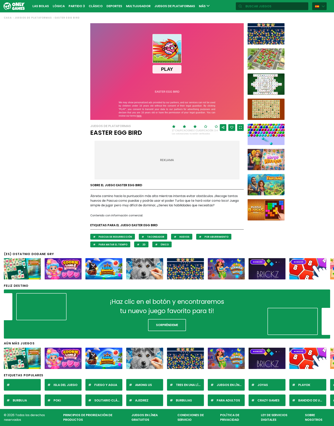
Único (164, 244)
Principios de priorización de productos (87, 417)
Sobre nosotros (313, 417)
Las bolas (40, 6)
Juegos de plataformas (174, 6)
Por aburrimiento (216, 236)
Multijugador (138, 6)
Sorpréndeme (167, 325)
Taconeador (155, 236)
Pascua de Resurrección (115, 236)
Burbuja (20, 400)
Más (202, 6)
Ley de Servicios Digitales (274, 417)
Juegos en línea (230, 385)
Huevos (184, 236)
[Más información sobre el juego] (279, 40)
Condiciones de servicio (190, 417)
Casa (8, 17)
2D (144, 244)
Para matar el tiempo (112, 244)
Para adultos (228, 400)
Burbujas (184, 400)
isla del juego (66, 385)
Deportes (114, 6)
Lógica (59, 6)
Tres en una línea (190, 385)
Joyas (262, 385)
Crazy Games (268, 400)
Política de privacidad (229, 417)
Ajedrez (141, 400)
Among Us (143, 385)
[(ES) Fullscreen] (240, 127)
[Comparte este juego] (223, 127)
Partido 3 (77, 6)
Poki (57, 400)
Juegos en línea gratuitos (144, 417)
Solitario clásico (108, 400)
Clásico (96, 6)
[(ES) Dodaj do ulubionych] (231, 127)
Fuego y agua (105, 385)
